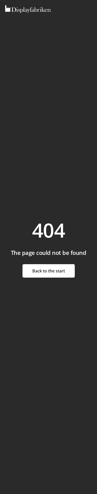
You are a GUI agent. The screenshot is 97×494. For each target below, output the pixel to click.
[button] (77, 9)
